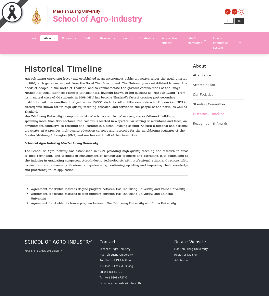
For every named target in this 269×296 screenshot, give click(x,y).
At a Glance (202, 75)
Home (32, 38)
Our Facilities (203, 94)
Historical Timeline (208, 114)
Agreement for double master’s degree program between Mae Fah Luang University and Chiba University (108, 189)
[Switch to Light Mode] (241, 12)
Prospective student (169, 40)
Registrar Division (186, 254)
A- (227, 11)
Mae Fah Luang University (191, 249)
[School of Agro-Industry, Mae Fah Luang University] (97, 15)
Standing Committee (209, 104)
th (228, 20)
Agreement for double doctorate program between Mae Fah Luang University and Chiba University (103, 203)
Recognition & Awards (210, 123)
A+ (234, 11)
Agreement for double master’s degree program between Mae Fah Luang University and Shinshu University (102, 196)
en (239, 20)
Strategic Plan (204, 85)
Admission (181, 260)
